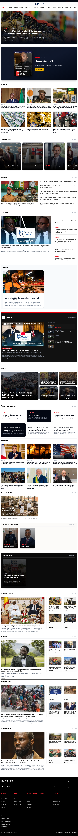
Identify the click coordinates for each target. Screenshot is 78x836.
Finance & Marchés (18, 7)
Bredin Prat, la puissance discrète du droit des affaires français (65, 259)
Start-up (42, 7)
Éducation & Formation (58, 7)
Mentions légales (56, 801)
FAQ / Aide (55, 795)
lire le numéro (39, 69)
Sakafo (28, 795)
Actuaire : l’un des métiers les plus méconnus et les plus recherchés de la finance (65, 220)
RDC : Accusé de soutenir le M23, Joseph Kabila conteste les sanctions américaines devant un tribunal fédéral (58, 198)
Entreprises (35, 7)
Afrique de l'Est (17, 798)
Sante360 (29, 807)
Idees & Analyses (5, 818)
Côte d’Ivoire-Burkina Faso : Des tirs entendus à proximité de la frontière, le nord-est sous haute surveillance (58, 192)
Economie (10, 7)
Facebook (62, 781)
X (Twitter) (55, 781)
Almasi (28, 801)
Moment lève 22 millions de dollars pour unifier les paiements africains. (22, 299)
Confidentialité (60, 832)
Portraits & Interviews (6, 821)
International (68, 7)
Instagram (68, 781)
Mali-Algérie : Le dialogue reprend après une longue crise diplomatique (58, 181)
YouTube (74, 781)
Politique (27, 7)
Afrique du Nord (17, 801)
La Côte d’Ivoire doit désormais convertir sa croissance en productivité (19, 518)
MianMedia (29, 804)
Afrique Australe (17, 804)
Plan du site (74, 832)
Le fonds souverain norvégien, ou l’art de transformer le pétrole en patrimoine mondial (65, 241)
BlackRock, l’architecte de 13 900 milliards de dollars (64, 250)
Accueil (3, 7)
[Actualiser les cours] (76, 1)
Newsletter (42, 795)
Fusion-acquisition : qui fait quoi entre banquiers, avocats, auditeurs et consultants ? (66, 230)
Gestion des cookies (67, 832)
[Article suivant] (75, 27)
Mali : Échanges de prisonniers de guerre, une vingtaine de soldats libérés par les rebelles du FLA (57, 204)
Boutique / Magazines (44, 798)
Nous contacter (56, 798)
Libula (28, 798)
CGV (56, 832)
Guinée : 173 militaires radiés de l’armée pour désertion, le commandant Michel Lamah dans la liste (58, 186)
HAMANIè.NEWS (7, 781)
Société (48, 7)
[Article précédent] (3, 27)
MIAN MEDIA (6, 787)
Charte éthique (56, 804)
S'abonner (74, 3)
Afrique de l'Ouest (18, 795)
